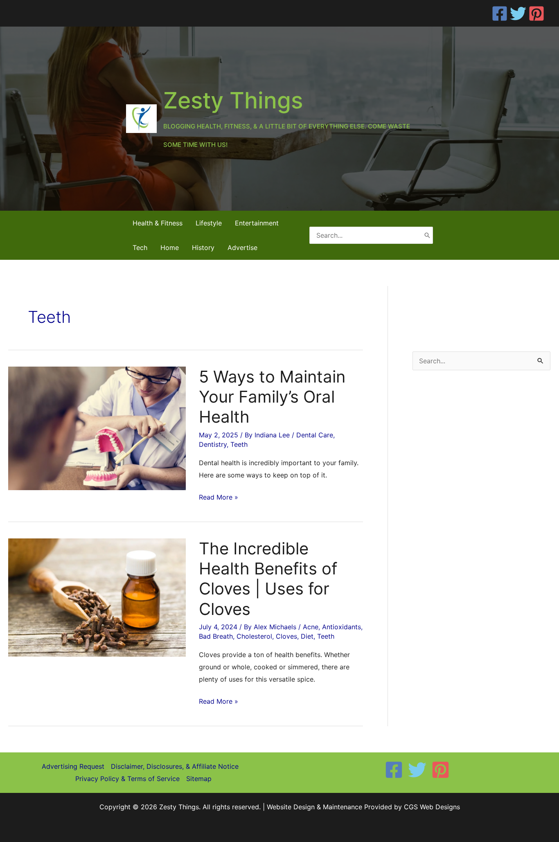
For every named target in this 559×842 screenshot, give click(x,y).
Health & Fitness (158, 223)
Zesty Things (233, 100)
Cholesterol (254, 636)
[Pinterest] (536, 13)
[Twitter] (518, 13)
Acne (310, 627)
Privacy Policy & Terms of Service (127, 778)
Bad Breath (216, 636)
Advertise (242, 247)
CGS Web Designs (432, 807)
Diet (307, 636)
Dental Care (314, 435)
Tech (140, 247)
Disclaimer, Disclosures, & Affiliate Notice (175, 766)
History (203, 247)
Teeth (239, 444)
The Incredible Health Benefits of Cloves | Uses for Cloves (268, 578)
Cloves (286, 636)
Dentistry (213, 444)
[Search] (427, 235)
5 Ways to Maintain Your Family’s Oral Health (272, 397)
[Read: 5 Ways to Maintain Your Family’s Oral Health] (97, 427)
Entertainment (257, 223)
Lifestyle (209, 223)
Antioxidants (341, 627)
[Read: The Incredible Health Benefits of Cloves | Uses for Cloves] (97, 597)
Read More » (218, 498)
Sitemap (199, 778)
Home (169, 247)
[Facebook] (499, 13)
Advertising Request (73, 766)
